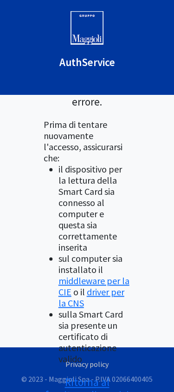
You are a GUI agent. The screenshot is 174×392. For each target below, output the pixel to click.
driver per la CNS (91, 297)
